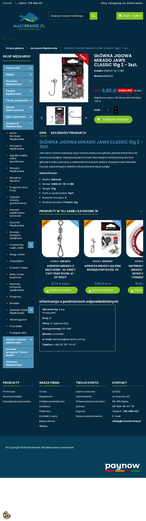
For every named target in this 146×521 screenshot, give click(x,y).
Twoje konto (87, 382)
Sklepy (43, 426)
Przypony (15, 296)
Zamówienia (83, 396)
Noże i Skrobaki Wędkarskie (17, 136)
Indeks (98, 71)
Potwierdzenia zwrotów (90, 401)
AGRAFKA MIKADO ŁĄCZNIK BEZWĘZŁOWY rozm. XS (102, 268)
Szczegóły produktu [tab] (68, 133)
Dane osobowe (85, 391)
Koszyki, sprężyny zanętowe (16, 235)
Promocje (9, 391)
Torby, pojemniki (17, 100)
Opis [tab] (42, 133)
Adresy (80, 406)
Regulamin (46, 396)
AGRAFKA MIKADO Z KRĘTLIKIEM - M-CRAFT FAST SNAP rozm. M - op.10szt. (60, 271)
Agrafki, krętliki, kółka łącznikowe (19, 158)
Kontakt (7, 3)
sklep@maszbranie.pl (126, 421)
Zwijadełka (16, 261)
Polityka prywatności (52, 401)
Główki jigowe (18, 319)
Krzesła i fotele (19, 267)
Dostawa (44, 406)
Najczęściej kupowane (17, 401)
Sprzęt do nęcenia (15, 179)
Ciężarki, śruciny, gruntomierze (18, 200)
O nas (43, 391)
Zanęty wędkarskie (13, 92)
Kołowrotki (13, 68)
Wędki (10, 74)
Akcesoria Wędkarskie (13, 125)
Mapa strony (47, 421)
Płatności (45, 411)
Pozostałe (16, 326)
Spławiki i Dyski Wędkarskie (19, 311)
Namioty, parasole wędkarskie (17, 287)
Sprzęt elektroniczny (15, 108)
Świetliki (14, 303)
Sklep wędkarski (16, 56)
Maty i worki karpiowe (17, 276)
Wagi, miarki (17, 254)
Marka (98, 76)
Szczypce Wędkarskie (17, 147)
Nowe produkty (12, 396)
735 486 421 (35, 3)
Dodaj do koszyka (113, 119)
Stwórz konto (135, 3)
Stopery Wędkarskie (17, 169)
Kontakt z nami (48, 416)
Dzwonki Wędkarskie (17, 224)
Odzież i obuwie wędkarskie (16, 341)
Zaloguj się (114, 3)
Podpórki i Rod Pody (19, 189)
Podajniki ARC (18, 333)
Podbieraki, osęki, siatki (17, 246)
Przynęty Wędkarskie (13, 82)
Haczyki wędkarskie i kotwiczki (17, 213)
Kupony (80, 411)
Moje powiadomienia (89, 416)
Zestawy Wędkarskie (13, 363)
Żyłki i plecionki (16, 117)
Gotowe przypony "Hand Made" (16, 352)
